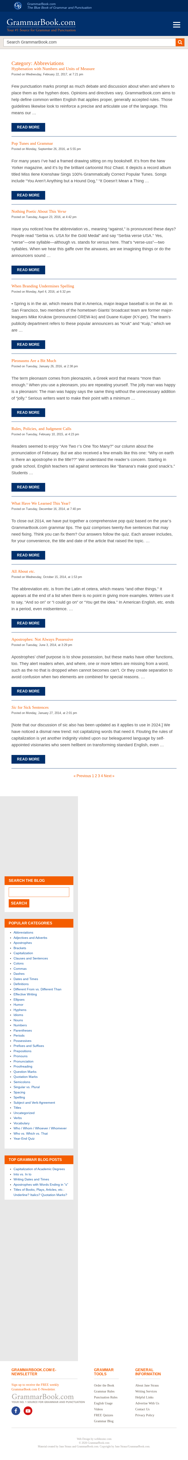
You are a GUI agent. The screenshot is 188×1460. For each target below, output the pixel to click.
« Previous (82, 776)
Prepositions (22, 1051)
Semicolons (22, 1082)
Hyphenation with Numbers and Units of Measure (53, 68)
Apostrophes (23, 943)
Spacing (19, 1092)
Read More (28, 127)
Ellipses (19, 999)
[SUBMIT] (180, 42)
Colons (19, 963)
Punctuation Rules (105, 1397)
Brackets (20, 948)
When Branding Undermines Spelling (42, 286)
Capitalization (23, 953)
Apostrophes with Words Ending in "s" (41, 1184)
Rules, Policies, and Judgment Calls (41, 428)
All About (23, 571)
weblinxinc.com (102, 1439)
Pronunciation (23, 1061)
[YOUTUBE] (28, 1410)
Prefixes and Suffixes (29, 1046)
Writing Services (146, 1391)
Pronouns (21, 1056)
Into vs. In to (22, 1174)
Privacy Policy (144, 1415)
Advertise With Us (147, 1403)
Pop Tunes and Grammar (32, 143)
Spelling (19, 1097)
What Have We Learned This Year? (40, 503)
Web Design (83, 1439)
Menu (177, 25)
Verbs (18, 1118)
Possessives (22, 1041)
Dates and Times (26, 979)
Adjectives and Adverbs (30, 938)
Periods (19, 1035)
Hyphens (20, 1010)
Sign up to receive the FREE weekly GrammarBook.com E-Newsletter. (35, 1387)
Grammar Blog (103, 1421)
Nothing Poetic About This (38, 211)
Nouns (18, 1020)
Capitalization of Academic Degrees (39, 1169)
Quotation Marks (26, 1077)
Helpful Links (144, 1397)
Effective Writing (25, 994)
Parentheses (23, 1030)
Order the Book (104, 1385)
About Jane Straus (147, 1385)
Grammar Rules (104, 1391)
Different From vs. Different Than (37, 989)
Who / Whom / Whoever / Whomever (40, 1128)
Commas (20, 968)
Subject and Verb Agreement (34, 1102)
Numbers (20, 1025)
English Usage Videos (103, 1406)
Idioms (18, 1015)
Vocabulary (22, 1123)
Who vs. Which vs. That (31, 1133)
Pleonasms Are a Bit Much (33, 360)
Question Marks (25, 1071)
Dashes (19, 973)
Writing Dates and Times (31, 1179)
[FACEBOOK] (15, 1410)
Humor (18, 1004)
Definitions (21, 984)
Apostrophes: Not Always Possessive (42, 639)
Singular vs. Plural (27, 1087)
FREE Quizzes (103, 1415)
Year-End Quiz (24, 1138)
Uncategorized (24, 1113)
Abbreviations (23, 932)
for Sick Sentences (30, 707)
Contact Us (142, 1409)
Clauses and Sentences (31, 958)
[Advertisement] (39, 836)
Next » (109, 776)
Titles (17, 1107)
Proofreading (23, 1066)
